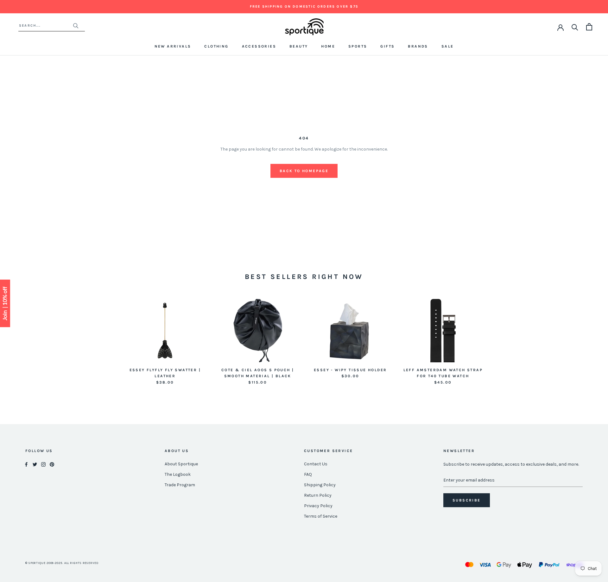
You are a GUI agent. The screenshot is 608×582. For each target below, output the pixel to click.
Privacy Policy (318, 505)
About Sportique (181, 464)
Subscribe (467, 500)
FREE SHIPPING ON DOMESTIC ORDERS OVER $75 (304, 6)
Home (328, 46)
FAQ (308, 474)
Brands (418, 46)
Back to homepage (304, 171)
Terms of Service (320, 516)
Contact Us (315, 464)
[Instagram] (43, 464)
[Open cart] (589, 26)
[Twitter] (35, 464)
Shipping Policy (320, 485)
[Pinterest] (52, 464)
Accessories (259, 46)
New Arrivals (173, 46)
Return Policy (318, 495)
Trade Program (180, 485)
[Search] (575, 26)
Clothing (216, 46)
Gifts (387, 46)
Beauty (298, 46)
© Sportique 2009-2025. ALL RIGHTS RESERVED (61, 563)
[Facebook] (26, 464)
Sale (447, 46)
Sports (357, 46)
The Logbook (178, 474)
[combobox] (45, 25)
